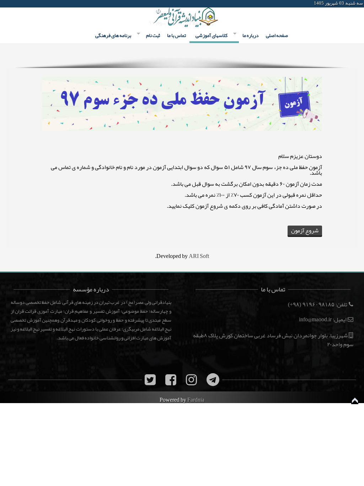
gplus (32, 3)
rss (57, 3)
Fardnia (195, 400)
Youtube (44, 3)
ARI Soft (199, 256)
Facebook (6, 3)
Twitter (19, 3)
